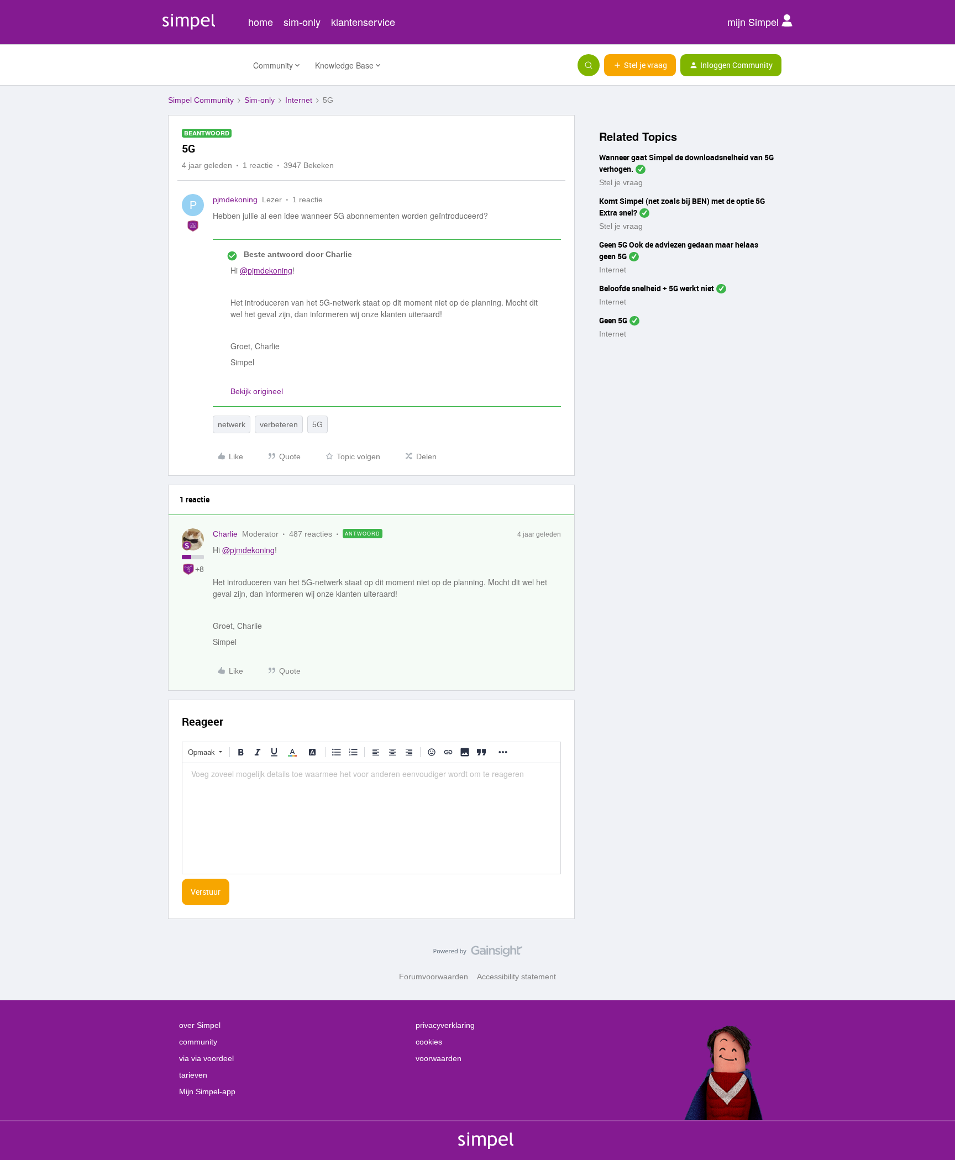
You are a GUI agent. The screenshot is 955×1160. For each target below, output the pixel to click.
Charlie (225, 533)
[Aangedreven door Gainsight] (477, 954)
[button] (640, 65)
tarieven (193, 1074)
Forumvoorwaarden (433, 976)
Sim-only (259, 100)
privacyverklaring (445, 1025)
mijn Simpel (754, 21)
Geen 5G (613, 320)
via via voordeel (206, 1058)
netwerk (231, 424)
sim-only (302, 21)
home (260, 21)
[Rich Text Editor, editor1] (371, 818)
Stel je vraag (621, 182)
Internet (298, 100)
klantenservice (363, 21)
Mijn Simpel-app (207, 1091)
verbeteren (279, 424)
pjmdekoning (235, 199)
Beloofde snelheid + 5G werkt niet (656, 288)
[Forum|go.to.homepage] (204, 65)
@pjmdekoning (266, 270)
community (198, 1041)
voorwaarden (438, 1058)
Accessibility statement (516, 976)
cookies (429, 1041)
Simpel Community (201, 100)
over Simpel (200, 1025)
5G (317, 424)
